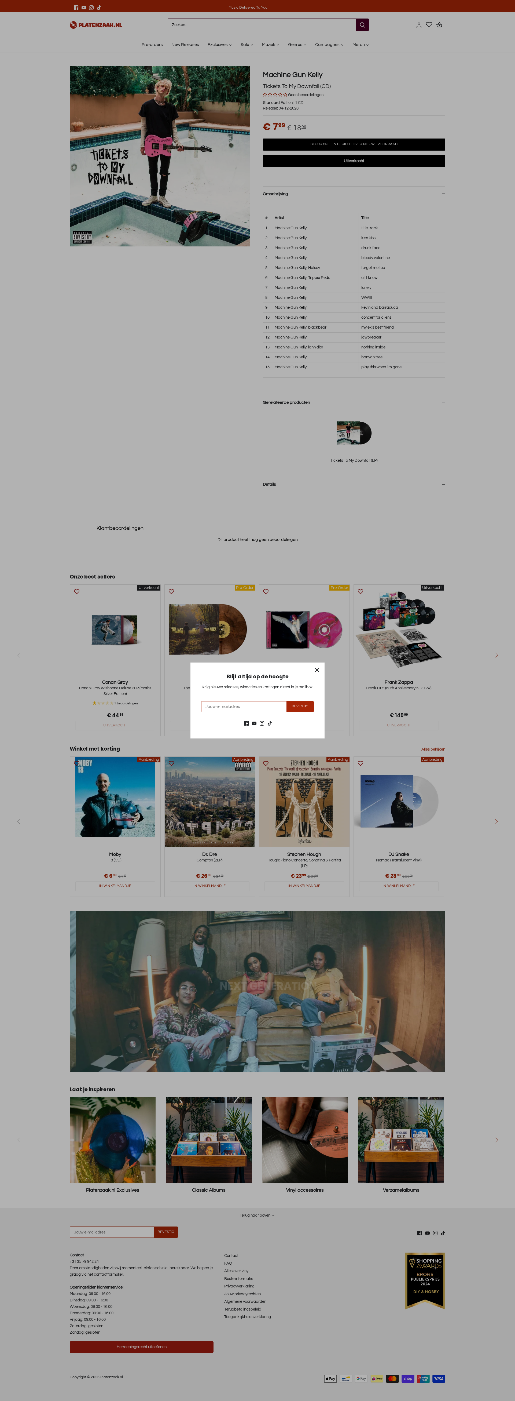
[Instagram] (262, 723)
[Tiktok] (269, 723)
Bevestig (300, 706)
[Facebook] (246, 723)
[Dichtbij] (317, 670)
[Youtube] (254, 723)
